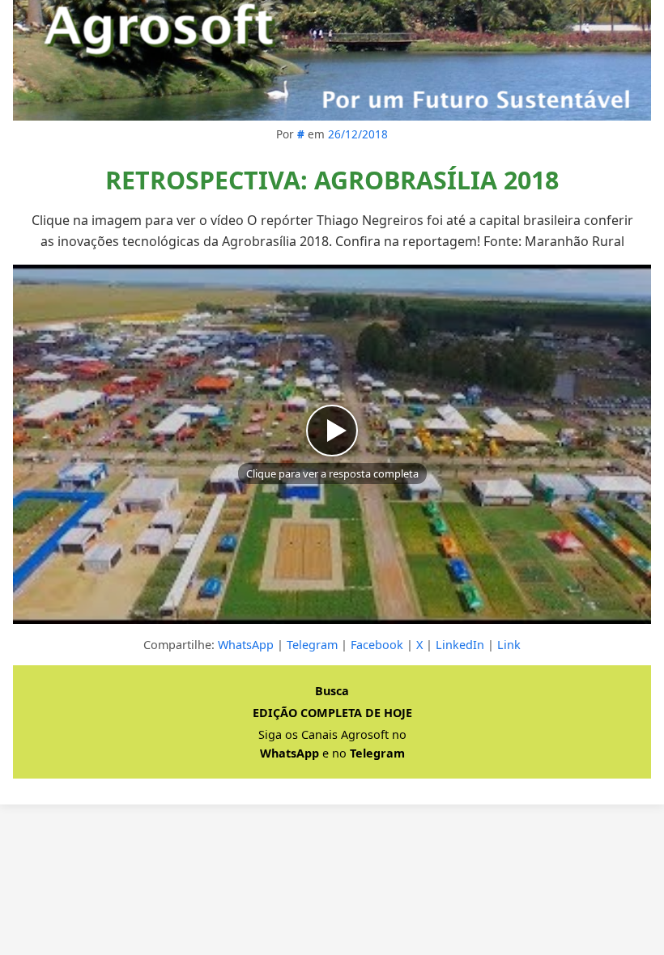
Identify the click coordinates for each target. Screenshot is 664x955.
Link (509, 644)
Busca (332, 690)
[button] (332, 444)
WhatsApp (246, 644)
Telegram (312, 644)
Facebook (377, 644)
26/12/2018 (358, 134)
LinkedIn (460, 644)
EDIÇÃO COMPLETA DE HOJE (332, 712)
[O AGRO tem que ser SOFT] (332, 60)
